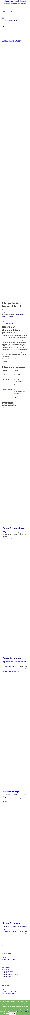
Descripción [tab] (5, 321)
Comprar (6, 319)
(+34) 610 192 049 (8, 959)
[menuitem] (11, 1)
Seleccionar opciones (11, 533)
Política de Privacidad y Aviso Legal (10, 974)
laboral (8, 335)
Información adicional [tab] (8, 323)
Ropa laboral (10, 316)
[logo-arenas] (12, 20)
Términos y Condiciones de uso (9, 978)
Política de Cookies (6, 976)
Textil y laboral (5, 969)
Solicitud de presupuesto (8, 955)
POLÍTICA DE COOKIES (23, 1011)
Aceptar (13, 1013)
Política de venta (6, 973)
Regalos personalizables (8, 971)
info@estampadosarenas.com (9, 993)
